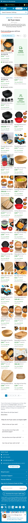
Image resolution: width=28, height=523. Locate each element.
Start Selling (19, 8)
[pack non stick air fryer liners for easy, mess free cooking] (4, 516)
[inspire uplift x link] (6, 507)
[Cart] (26, 8)
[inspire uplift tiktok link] (23, 507)
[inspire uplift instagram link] (9, 507)
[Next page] (21, 395)
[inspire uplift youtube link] (16, 507)
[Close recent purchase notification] (25, 514)
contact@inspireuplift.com (8, 460)
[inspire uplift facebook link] (2, 507)
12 (18, 395)
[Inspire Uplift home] (5, 8)
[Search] (26, 12)
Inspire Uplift (9, 17)
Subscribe (23, 488)
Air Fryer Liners (18, 17)
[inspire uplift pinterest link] (20, 507)
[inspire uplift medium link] (13, 507)
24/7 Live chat (6, 454)
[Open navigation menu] (2, 8)
